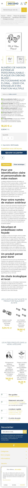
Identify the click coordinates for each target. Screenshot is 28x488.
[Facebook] (14, 445)
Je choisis (14, 485)
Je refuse (5, 485)
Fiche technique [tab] (19, 164)
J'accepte (22, 485)
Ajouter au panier (14, 153)
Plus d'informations (7, 480)
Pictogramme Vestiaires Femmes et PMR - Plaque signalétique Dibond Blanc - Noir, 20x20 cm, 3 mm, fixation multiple (9, 369)
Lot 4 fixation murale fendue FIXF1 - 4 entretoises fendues (21, 323)
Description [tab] (6, 164)
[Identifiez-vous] (21, 3)
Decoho (3, 15)
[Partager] (2, 157)
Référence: (5, 94)
